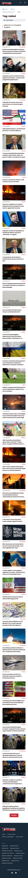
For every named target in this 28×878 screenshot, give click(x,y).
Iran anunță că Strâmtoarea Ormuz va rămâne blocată (11, 311)
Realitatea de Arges (18, 855)
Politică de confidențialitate (8, 836)
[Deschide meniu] (25, 3)
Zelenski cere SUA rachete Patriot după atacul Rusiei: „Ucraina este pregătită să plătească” (13, 78)
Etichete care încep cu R (8, 12)
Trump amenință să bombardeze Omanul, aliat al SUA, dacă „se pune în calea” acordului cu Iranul (13, 155)
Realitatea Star (5, 848)
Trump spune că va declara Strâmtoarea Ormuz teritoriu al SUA (12, 259)
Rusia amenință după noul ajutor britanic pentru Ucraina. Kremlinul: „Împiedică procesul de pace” (13, 51)
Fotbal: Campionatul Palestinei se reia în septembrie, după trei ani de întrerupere (13, 389)
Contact (3, 834)
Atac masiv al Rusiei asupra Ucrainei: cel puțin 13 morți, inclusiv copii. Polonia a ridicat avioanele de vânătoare (13, 730)
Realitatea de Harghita (17, 858)
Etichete (12, 9)
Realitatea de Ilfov (15, 860)
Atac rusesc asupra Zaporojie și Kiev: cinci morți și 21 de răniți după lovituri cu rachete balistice (13, 468)
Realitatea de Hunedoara (7, 863)
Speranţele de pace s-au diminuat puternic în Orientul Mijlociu (13, 129)
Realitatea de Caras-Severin (8, 853)
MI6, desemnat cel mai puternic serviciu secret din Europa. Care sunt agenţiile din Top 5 (12, 546)
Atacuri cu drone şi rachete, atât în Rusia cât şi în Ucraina (13, 181)
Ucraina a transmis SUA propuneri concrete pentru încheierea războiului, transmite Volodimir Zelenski (13, 363)
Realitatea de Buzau (20, 853)
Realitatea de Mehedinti (7, 855)
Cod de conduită (19, 836)
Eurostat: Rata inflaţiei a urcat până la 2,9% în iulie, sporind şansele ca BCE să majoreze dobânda (12, 624)
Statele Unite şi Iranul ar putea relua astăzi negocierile (12, 598)
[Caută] (20, 3)
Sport (24, 385)
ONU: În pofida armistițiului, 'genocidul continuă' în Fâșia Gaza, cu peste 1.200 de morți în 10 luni (13, 443)
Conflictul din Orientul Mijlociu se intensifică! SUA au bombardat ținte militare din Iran (13, 702)
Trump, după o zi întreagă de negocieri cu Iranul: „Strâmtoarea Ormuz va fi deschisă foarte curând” (13, 573)
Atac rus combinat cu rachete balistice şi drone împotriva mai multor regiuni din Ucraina (13, 206)
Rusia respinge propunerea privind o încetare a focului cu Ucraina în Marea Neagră (13, 285)
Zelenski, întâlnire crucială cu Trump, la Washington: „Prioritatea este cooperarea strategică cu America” (12, 782)
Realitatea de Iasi (5, 860)
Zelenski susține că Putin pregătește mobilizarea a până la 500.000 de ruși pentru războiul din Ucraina (13, 809)
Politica (23, 73)
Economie (23, 619)
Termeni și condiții (11, 834)
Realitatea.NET (5, 845)
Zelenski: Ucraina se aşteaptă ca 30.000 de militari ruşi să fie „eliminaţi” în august (13, 232)
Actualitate (22, 47)
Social (24, 177)
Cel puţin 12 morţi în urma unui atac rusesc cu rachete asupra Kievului (12, 104)
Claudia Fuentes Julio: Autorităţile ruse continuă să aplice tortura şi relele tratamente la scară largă (13, 415)
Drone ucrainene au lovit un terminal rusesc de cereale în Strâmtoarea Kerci (12, 676)
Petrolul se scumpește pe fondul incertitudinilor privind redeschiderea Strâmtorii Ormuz (13, 495)
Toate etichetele (9, 20)
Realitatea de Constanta (7, 850)
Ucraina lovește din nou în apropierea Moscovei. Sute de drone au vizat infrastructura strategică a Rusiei (12, 756)
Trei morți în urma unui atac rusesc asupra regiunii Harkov (12, 520)
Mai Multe (14, 815)
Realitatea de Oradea (6, 858)
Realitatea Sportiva (14, 845)
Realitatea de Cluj (18, 850)
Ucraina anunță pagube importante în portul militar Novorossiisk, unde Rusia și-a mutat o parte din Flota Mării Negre (12, 338)
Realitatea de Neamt (14, 848)
